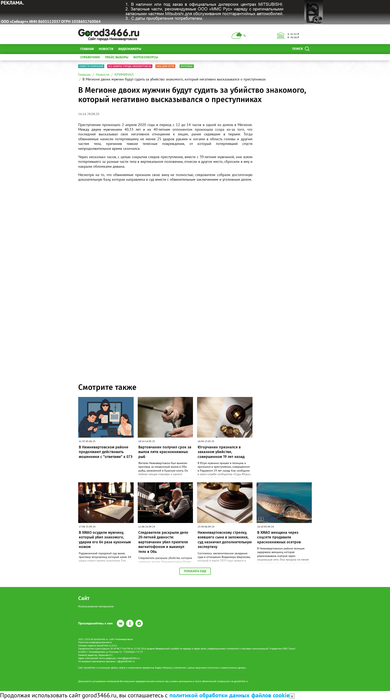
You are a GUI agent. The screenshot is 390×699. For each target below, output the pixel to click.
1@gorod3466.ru (126, 661)
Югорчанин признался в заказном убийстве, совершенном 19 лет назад (221, 452)
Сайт (84, 598)
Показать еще (195, 571)
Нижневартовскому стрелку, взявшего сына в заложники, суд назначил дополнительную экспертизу (225, 539)
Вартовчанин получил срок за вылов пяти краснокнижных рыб (164, 452)
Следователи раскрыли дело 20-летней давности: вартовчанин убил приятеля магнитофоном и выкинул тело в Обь (163, 542)
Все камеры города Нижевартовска (129, 66)
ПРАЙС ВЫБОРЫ (116, 57)
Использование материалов (96, 606)
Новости (106, 49)
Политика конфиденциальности (95, 642)
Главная (87, 49)
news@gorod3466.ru (128, 658)
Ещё (149, 49)
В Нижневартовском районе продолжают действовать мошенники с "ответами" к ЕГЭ (105, 452)
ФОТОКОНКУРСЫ (145, 57)
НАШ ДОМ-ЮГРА (165, 66)
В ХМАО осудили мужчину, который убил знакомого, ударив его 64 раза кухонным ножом (105, 539)
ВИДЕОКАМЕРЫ (129, 49)
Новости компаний (91, 66)
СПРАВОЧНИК (90, 57)
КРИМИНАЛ (124, 74)
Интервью (187, 66)
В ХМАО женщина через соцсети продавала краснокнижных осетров (279, 537)
